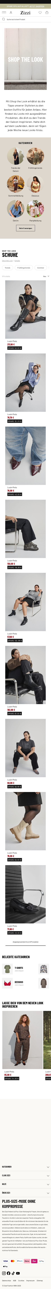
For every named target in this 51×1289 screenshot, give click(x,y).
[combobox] (25, 19)
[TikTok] (13, 1273)
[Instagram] (4, 1273)
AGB (14, 1280)
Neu (44, 276)
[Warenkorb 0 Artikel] (46, 12)
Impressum (30, 1280)
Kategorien (6, 1167)
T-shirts (18, 969)
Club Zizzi (6, 1175)
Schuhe (17, 260)
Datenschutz (6, 1280)
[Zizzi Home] (25, 12)
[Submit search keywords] (3, 19)
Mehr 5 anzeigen (25, 228)
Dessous (18, 983)
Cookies (21, 1280)
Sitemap (40, 1280)
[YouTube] (18, 1273)
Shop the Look (7, 260)
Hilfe (4, 1184)
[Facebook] (8, 1273)
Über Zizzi (6, 1193)
